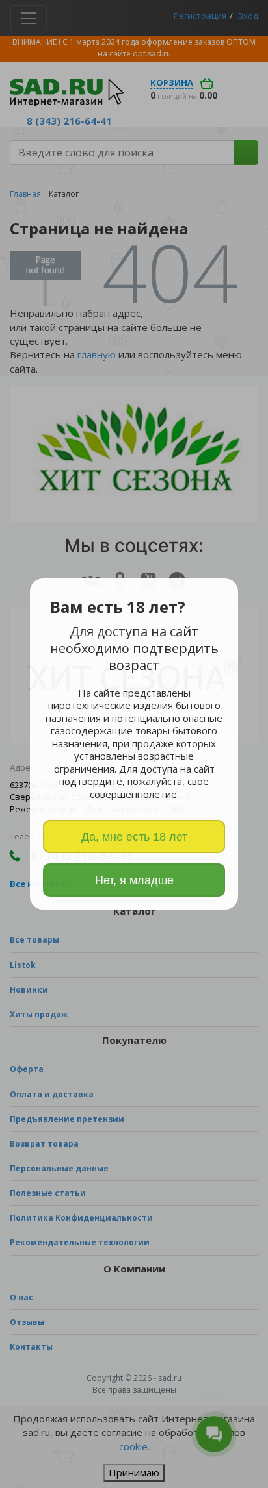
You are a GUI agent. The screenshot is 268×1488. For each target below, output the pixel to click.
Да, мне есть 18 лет (134, 836)
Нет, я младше (134, 880)
